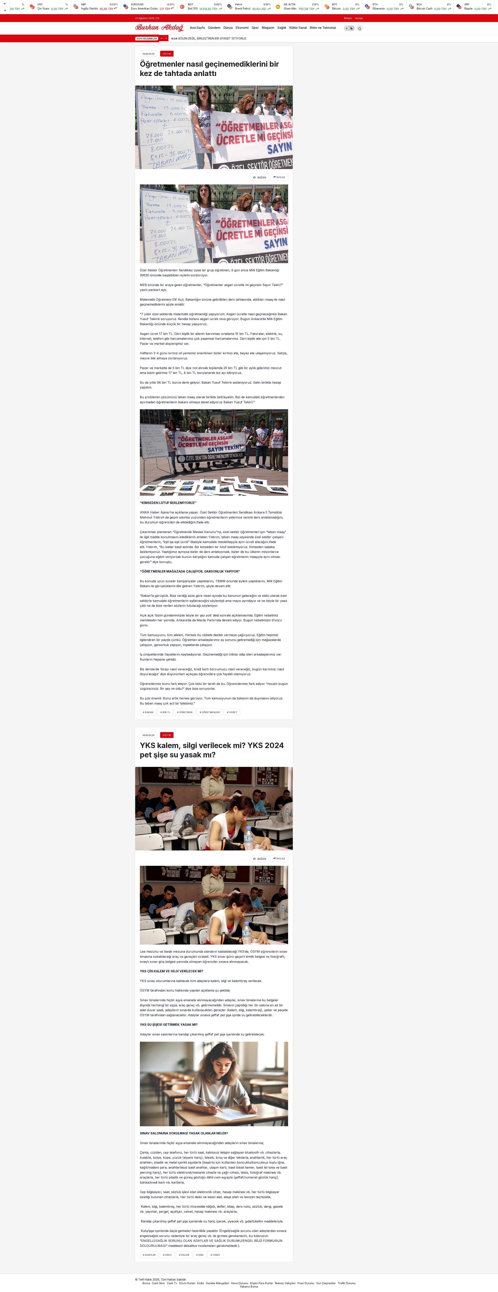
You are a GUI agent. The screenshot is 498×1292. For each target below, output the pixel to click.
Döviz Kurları (187, 1283)
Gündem (214, 28)
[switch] (349, 28)
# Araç (167, 1255)
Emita (200, 1283)
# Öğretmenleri (210, 712)
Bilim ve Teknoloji (323, 28)
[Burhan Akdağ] (159, 28)
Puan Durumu (305, 1283)
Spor (255, 28)
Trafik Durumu (347, 1283)
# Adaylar (149, 1255)
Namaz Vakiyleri (285, 1283)
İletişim (348, 18)
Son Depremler (326, 1283)
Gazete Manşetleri (217, 1283)
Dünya (228, 28)
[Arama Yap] (360, 28)
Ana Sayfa (197, 28)
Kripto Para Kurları (261, 1283)
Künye (359, 18)
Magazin (268, 28)
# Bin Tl (165, 712)
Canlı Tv (172, 1283)
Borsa (146, 1283)
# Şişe (199, 1255)
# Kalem (184, 1255)
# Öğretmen (185, 712)
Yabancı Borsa (249, 1286)
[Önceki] (5, 3)
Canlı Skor (158, 1283)
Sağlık (281, 28)
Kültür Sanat (298, 28)
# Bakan (148, 712)
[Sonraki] (5, 10)
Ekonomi (242, 28)
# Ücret (232, 712)
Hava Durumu (239, 1283)
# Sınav (215, 1255)
